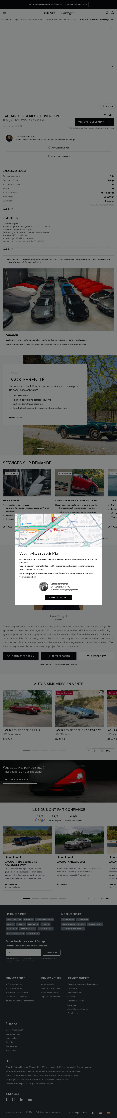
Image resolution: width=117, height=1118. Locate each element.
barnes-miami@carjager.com (65, 589)
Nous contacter (57, 597)
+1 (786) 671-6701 (61, 587)
